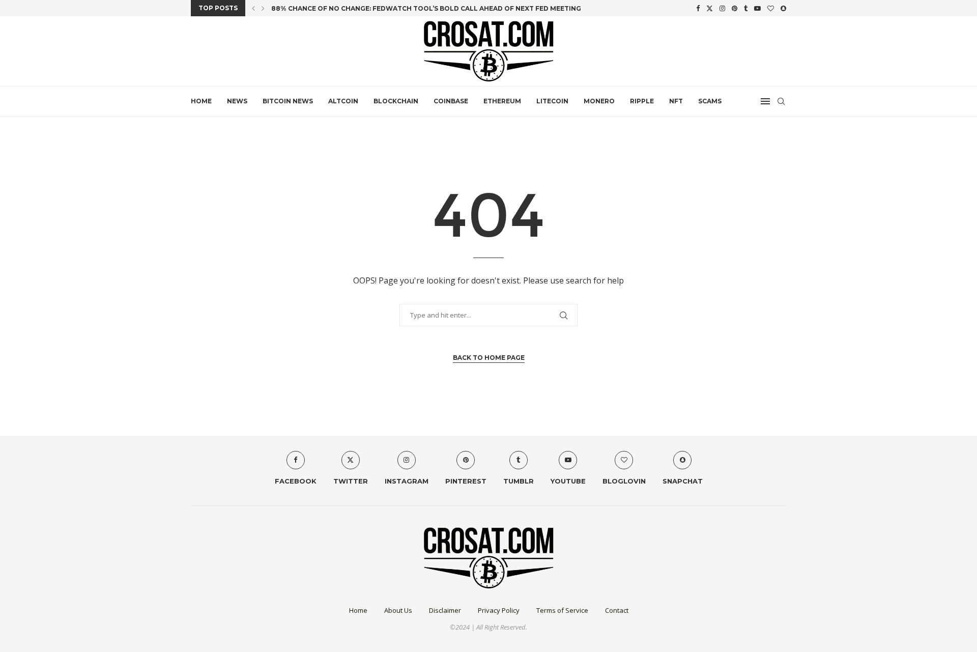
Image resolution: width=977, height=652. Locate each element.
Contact (616, 610)
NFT (676, 101)
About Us (398, 610)
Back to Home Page (489, 357)
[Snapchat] (783, 8)
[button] (253, 8)
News (237, 101)
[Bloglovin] (770, 8)
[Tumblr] (746, 8)
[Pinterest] (734, 8)
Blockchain (395, 101)
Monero (599, 101)
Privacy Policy (499, 610)
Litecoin (552, 101)
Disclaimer (445, 610)
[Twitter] (709, 8)
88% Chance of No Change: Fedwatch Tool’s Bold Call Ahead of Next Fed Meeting (426, 8)
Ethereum (502, 101)
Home (201, 101)
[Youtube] (757, 8)
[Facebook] (698, 8)
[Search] (781, 101)
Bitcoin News (288, 101)
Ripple (642, 101)
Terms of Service (562, 610)
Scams (710, 101)
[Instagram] (722, 8)
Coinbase (451, 101)
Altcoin (343, 101)
